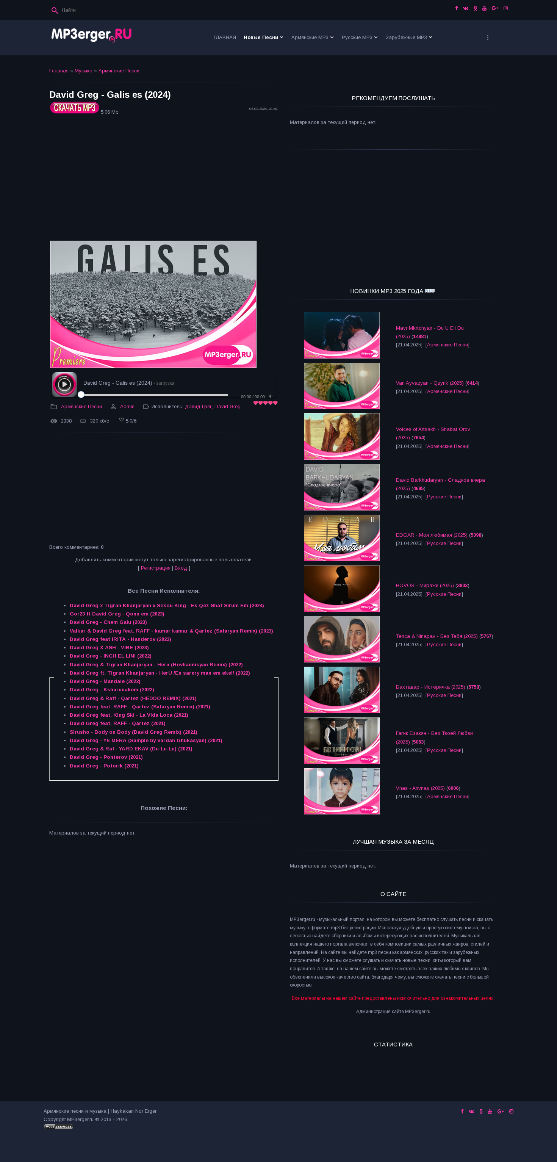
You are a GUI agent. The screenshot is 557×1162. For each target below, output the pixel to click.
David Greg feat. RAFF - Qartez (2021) (118, 723)
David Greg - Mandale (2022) (105, 681)
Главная (59, 71)
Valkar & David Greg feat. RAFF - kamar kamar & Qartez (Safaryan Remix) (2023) (171, 631)
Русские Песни (444, 497)
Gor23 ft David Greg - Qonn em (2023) (117, 614)
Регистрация (156, 568)
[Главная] (91, 37)
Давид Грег (198, 406)
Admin (127, 406)
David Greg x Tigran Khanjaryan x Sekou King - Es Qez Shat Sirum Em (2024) (167, 605)
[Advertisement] (164, 179)
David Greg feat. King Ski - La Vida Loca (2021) (129, 715)
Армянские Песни (119, 71)
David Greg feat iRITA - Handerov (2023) (120, 639)
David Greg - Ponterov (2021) (106, 757)
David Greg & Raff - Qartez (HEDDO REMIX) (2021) (133, 698)
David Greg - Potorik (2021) (104, 766)
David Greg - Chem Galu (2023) (108, 622)
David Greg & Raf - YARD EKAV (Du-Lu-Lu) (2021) (131, 749)
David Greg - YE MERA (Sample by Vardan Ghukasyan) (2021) (146, 740)
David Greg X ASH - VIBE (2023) (109, 647)
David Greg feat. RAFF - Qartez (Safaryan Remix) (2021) (140, 706)
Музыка (83, 71)
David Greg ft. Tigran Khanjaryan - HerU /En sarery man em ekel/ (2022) (160, 673)
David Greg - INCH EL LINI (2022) (111, 656)
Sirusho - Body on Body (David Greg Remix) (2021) (133, 732)
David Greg (227, 406)
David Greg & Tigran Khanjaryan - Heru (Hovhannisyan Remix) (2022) (156, 664)
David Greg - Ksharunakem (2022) (112, 689)
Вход (181, 568)
